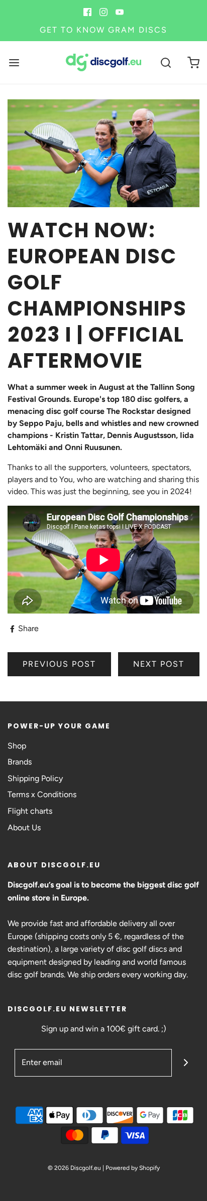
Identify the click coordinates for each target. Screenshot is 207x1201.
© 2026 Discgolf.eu (74, 1167)
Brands (20, 762)
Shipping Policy (35, 778)
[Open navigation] (14, 62)
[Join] (185, 1063)
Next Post (158, 664)
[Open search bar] (165, 62)
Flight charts (30, 811)
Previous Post (59, 664)
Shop (17, 745)
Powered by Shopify (133, 1167)
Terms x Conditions (42, 794)
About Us (24, 827)
